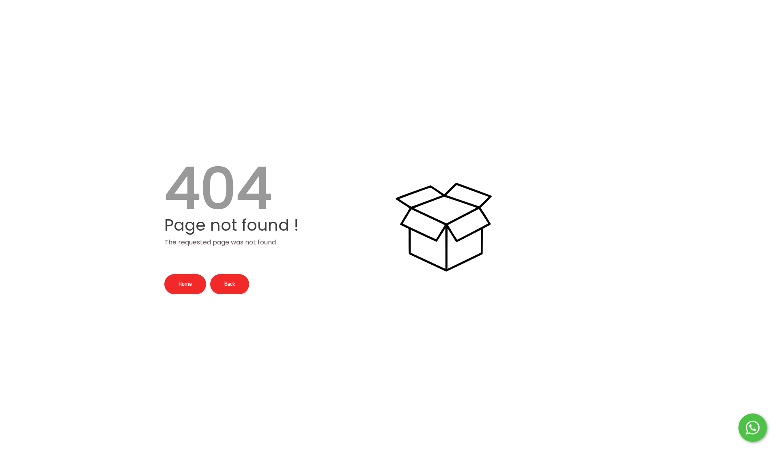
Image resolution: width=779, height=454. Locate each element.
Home (185, 283)
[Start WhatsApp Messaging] (752, 426)
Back (229, 283)
